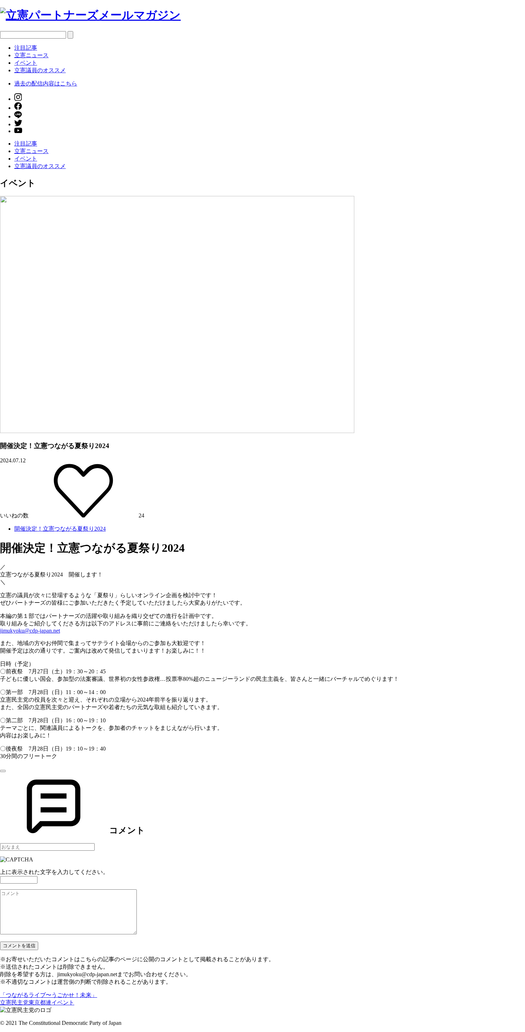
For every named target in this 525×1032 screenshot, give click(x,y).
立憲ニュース (31, 55)
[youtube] (18, 131)
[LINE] (18, 116)
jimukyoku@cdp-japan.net (30, 631)
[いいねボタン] (3, 771)
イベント (25, 63)
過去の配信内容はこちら (45, 83)
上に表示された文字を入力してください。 (54, 872)
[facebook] (18, 108)
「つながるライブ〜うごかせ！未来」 (48, 995)
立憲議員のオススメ (40, 70)
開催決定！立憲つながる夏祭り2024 (60, 529)
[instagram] (18, 99)
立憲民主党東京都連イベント (37, 1002)
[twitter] (18, 124)
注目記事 (25, 48)
